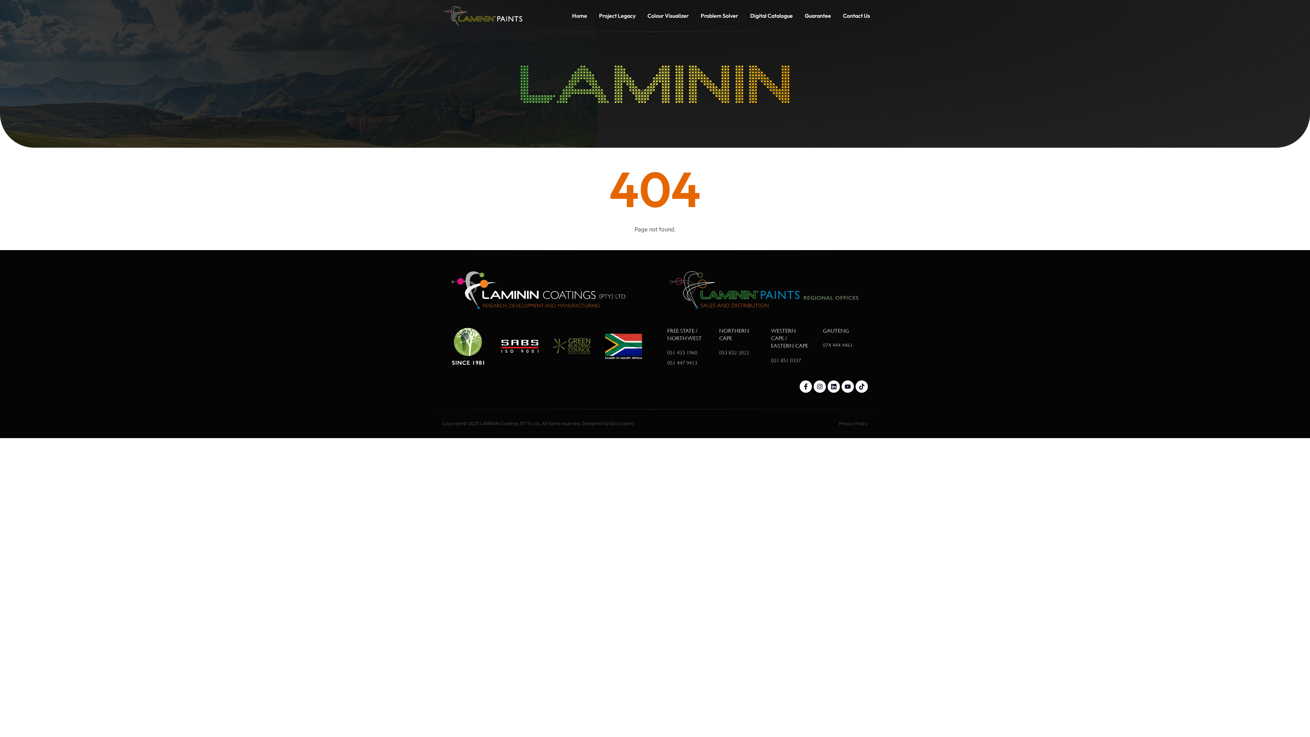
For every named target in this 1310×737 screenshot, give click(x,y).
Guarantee (818, 15)
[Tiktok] (862, 386)
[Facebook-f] (806, 386)
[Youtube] (848, 386)
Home (579, 15)
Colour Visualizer (668, 15)
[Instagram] (820, 386)
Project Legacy (617, 15)
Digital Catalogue (771, 15)
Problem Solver (719, 15)
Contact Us (856, 15)
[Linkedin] (834, 386)
